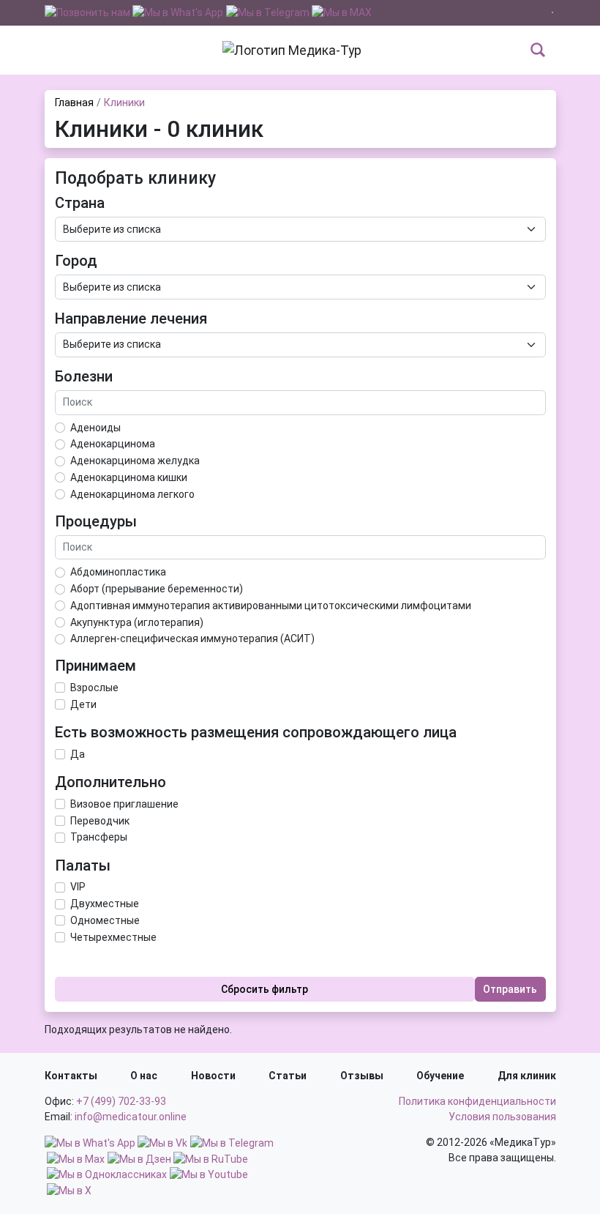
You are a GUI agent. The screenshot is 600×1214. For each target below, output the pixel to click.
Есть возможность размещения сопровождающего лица (256, 732)
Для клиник (527, 1075)
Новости (213, 1075)
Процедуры (96, 521)
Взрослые (94, 687)
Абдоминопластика (118, 572)
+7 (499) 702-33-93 (121, 1101)
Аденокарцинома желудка (135, 460)
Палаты (82, 865)
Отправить (510, 989)
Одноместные (105, 920)
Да (77, 754)
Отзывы (361, 1075)
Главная (74, 102)
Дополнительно (110, 782)
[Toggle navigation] (54, 49)
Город (76, 260)
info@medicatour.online (131, 1116)
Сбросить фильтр (264, 989)
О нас (143, 1075)
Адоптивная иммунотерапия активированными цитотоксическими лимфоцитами (270, 605)
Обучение (440, 1075)
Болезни (84, 376)
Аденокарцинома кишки (128, 477)
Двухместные (104, 903)
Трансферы (98, 837)
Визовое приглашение (124, 804)
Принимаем (95, 665)
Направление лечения (131, 318)
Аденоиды (95, 427)
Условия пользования (502, 1116)
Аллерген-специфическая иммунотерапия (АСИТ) (192, 638)
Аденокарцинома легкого (132, 494)
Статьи (288, 1075)
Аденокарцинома (112, 444)
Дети (83, 704)
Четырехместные (113, 937)
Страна (80, 203)
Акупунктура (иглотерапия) (136, 622)
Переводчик (100, 821)
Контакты (71, 1075)
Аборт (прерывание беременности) (156, 589)
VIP (78, 887)
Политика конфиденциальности (477, 1101)
